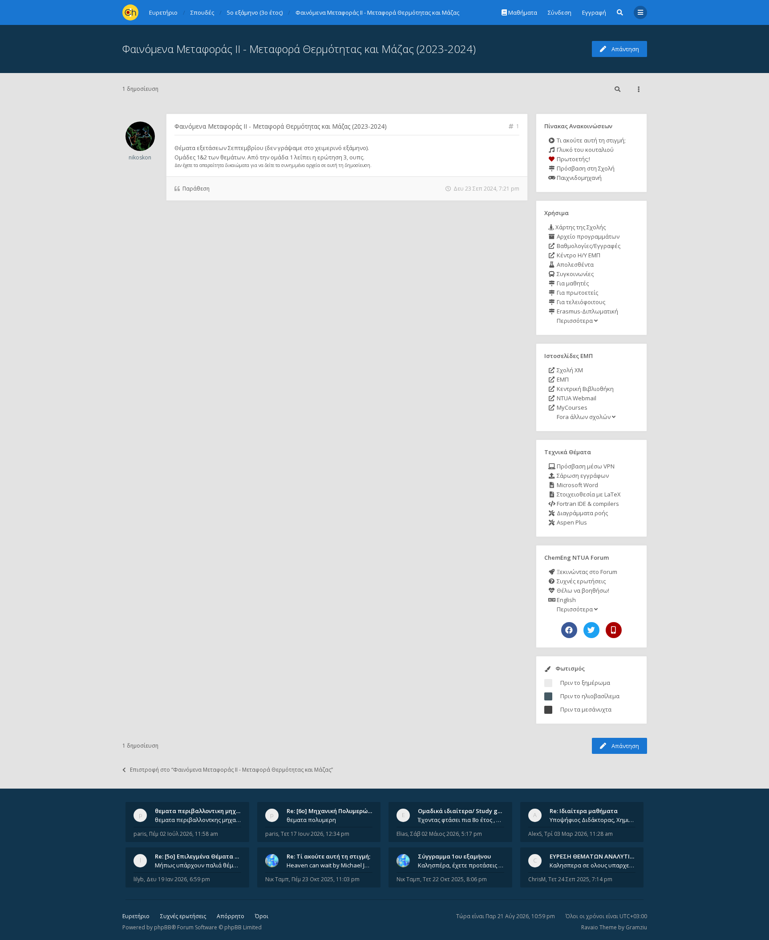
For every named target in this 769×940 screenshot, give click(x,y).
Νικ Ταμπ (277, 879)
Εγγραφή (594, 12)
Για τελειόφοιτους (580, 302)
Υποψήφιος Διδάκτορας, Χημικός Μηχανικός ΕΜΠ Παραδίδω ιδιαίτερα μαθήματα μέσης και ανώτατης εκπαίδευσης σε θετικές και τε (593, 820)
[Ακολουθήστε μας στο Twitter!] (591, 630)
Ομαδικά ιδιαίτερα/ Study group (464, 811)
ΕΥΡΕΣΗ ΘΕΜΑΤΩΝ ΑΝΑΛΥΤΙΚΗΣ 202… (603, 856)
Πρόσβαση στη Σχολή (585, 168)
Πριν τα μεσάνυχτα (585, 709)
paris (140, 834)
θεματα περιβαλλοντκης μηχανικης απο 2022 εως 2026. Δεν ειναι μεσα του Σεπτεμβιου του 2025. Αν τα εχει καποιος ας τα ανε (198, 820)
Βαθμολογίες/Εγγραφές (587, 246)
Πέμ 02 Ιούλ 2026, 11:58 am (183, 834)
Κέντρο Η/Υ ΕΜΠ (577, 255)
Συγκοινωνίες (574, 274)
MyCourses (571, 407)
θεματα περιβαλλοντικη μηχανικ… (204, 811)
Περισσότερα (574, 321)
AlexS (535, 834)
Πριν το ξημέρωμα (585, 683)
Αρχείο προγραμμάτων (587, 236)
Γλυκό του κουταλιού (584, 150)
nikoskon (140, 157)
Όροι (261, 916)
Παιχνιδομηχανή (578, 178)
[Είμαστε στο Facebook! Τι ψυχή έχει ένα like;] (569, 630)
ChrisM (537, 879)
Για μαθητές (572, 283)
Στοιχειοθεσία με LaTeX (588, 494)
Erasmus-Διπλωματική (586, 311)
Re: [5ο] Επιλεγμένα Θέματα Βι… (200, 856)
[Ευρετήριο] (130, 12)
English (565, 600)
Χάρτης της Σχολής (580, 227)
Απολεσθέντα (574, 264)
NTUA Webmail (575, 398)
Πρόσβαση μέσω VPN (585, 466)
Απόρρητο (230, 916)
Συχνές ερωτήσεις (580, 581)
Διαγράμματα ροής (581, 513)
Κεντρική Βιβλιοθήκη (584, 389)
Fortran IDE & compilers (587, 504)
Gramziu (636, 927)
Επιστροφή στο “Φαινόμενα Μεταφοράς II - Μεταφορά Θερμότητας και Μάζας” (231, 769)
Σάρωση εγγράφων (582, 476)
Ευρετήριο (136, 916)
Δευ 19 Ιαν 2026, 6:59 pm (178, 879)
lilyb (139, 879)
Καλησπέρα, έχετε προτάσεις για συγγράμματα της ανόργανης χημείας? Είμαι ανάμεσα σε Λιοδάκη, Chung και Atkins (461, 865)
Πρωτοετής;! (572, 159)
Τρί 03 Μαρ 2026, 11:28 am (578, 834)
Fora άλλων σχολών (583, 417)
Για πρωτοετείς (576, 293)
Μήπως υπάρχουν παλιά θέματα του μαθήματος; (198, 865)
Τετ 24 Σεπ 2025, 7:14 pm (580, 879)
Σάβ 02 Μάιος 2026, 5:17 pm (446, 834)
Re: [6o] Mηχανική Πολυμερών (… (333, 811)
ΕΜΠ (562, 379)
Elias (402, 834)
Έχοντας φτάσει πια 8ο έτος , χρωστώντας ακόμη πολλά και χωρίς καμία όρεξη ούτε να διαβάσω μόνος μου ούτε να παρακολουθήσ (461, 820)
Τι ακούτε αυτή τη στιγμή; (590, 140)
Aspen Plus (571, 522)
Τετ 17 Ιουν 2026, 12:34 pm (315, 834)
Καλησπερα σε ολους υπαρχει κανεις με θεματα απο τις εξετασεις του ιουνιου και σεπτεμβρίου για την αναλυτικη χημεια (593, 865)
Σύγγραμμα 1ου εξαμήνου (454, 856)
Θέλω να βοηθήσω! (582, 590)
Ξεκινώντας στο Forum (586, 572)
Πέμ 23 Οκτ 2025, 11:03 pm (325, 879)
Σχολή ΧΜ (569, 370)
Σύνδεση (559, 12)
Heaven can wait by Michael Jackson (330, 865)
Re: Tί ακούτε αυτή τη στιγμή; (328, 856)
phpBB (162, 927)
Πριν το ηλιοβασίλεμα (589, 696)
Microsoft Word (576, 485)
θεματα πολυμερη (311, 820)
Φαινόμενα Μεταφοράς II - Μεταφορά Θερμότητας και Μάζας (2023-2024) (299, 48)
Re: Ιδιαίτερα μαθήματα (584, 811)
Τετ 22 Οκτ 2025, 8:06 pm (455, 879)
